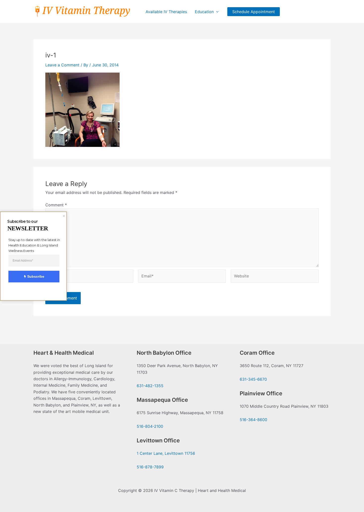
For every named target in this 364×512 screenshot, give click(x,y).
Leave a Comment (62, 64)
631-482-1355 (150, 385)
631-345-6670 (253, 379)
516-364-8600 (253, 419)
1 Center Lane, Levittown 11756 (166, 453)
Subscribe (35, 276)
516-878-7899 (150, 466)
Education (204, 11)
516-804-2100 (150, 426)
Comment (56, 204)
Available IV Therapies (166, 11)
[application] (216, 12)
